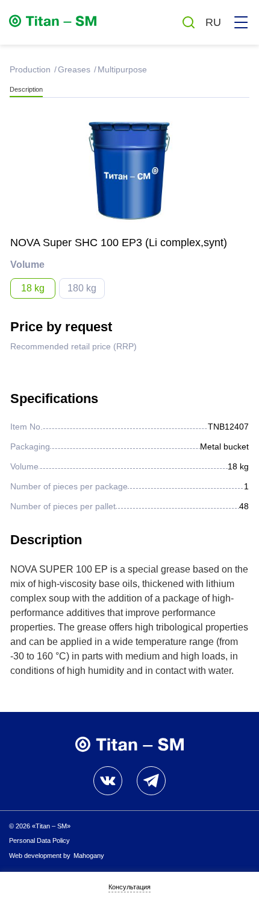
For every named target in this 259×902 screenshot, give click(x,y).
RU (213, 22)
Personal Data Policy (39, 840)
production (29, 69)
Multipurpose (122, 69)
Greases (73, 69)
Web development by (56, 855)
